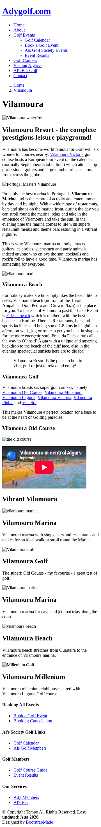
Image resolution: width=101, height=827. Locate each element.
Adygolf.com (26, 11)
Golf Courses (25, 60)
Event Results (37, 55)
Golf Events (24, 35)
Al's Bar (20, 802)
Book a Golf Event (41, 45)
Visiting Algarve (27, 65)
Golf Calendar (37, 40)
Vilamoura (22, 90)
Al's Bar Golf (25, 70)
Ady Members (26, 797)
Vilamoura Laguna (18, 397)
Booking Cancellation (32, 720)
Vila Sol (29, 402)
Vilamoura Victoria (67, 154)
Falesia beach (18, 315)
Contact (20, 75)
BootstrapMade (39, 822)
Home (18, 25)
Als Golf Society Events (46, 50)
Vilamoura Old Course (22, 392)
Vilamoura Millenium (63, 392)
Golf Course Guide (30, 770)
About (19, 30)
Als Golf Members (30, 748)
